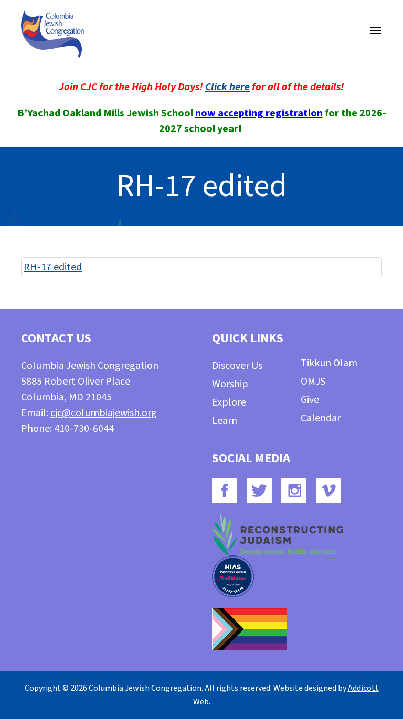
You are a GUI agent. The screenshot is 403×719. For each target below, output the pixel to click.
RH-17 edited (53, 267)
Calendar (321, 418)
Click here (227, 87)
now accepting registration (259, 113)
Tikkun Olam (329, 363)
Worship (230, 384)
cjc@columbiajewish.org (103, 413)
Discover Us (237, 365)
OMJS (313, 381)
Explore (229, 402)
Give (310, 400)
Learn (224, 420)
